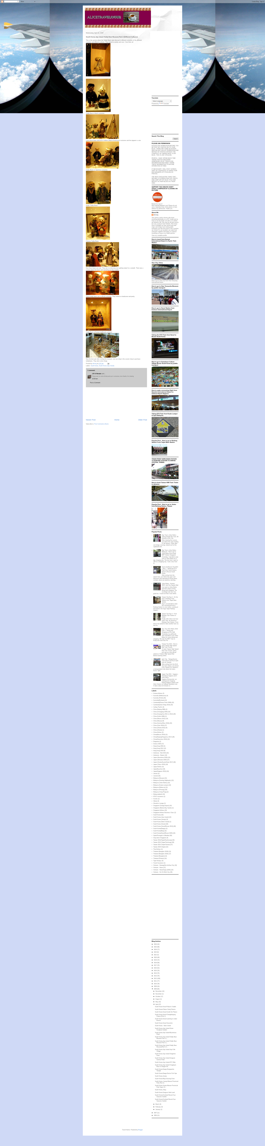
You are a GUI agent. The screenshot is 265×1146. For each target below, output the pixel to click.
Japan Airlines (157, 766)
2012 (155, 978)
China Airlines (157, 732)
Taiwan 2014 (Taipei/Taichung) (162, 842)
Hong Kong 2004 (158, 746)
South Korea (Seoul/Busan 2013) (163, 826)
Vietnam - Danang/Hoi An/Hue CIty (163, 865)
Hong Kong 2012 (158, 748)
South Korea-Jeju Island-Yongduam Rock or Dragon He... (165, 1065)
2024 (155, 949)
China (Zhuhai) (157, 730)
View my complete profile (159, 235)
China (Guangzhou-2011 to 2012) (163, 714)
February (158, 1107)
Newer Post (91, 420)
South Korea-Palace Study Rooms (165, 1009)
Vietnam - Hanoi (158, 867)
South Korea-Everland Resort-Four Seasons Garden (165, 1095)
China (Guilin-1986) (159, 716)
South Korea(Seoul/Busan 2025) (163, 833)
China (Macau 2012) (159, 718)
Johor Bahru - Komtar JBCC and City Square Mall (170, 584)
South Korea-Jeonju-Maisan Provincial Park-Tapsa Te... (166, 1086)
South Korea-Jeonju (161, 1076)
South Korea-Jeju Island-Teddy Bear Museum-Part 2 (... (166, 1042)
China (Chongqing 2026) (160, 711)
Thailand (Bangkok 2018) (160, 851)
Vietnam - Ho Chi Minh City (161, 872)
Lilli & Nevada (96, 373)
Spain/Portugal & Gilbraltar (161, 835)
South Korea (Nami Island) (161, 821)
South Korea (94, 366)
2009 (155, 986)
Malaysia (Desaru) (158, 778)
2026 (155, 944)
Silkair (155, 801)
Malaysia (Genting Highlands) (162, 780)
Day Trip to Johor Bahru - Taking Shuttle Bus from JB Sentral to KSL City (170, 536)
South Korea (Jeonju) (159, 819)
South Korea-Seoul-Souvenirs (164, 1023)
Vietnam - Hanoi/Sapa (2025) (162, 870)
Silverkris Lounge (158, 803)
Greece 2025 (157, 744)
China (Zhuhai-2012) (159, 727)
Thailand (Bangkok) (159, 856)
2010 (155, 983)
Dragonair (156, 741)
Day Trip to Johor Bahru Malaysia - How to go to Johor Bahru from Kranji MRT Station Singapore (169, 552)
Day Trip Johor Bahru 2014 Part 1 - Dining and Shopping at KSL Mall (170, 630)
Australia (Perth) (158, 698)
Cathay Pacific (157, 707)
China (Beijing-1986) (159, 709)
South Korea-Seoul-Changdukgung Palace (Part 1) (165, 1015)
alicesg (156, 215)
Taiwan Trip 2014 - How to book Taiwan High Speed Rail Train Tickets (169, 645)
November (158, 994)
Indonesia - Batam (158, 755)
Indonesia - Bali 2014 (159, 753)
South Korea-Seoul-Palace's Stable (165, 1006)
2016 (155, 968)
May (156, 1002)
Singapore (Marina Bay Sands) (162, 808)
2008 (155, 989)
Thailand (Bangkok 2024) (160, 853)
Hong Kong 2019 (158, 750)
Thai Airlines (157, 849)
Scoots (155, 799)
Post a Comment (95, 382)
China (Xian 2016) (158, 725)
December (158, 991)
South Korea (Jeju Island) (106, 366)
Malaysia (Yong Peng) (159, 792)
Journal (155, 776)
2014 (155, 973)
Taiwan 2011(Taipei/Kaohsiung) (162, 840)
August (157, 999)
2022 (155, 955)
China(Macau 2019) (159, 734)
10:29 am (95, 378)
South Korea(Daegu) (159, 828)
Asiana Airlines (157, 693)
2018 (155, 962)
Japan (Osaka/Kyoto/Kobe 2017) (163, 762)
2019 (155, 960)
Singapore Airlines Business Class (163, 812)
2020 (155, 957)
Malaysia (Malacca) (159, 787)
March (157, 1104)
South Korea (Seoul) (159, 824)
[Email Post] (108, 363)
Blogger (140, 1130)
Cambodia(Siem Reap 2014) (161, 705)
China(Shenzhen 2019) (160, 739)
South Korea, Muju (160, 1089)
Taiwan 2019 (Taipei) (159, 847)
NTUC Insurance (158, 796)
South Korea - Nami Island (163, 1025)
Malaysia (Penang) (158, 789)
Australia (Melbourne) (159, 695)
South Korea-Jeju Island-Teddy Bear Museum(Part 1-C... (166, 1046)
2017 (155, 965)
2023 (155, 952)
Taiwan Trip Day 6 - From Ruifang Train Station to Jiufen (169, 615)
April (157, 1004)
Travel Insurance (158, 863)
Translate (166, 103)
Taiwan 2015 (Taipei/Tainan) (161, 844)
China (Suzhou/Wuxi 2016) (161, 723)
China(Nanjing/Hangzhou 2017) (162, 737)
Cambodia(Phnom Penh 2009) (162, 702)
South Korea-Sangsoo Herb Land (165, 1092)
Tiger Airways (157, 860)
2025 (155, 947)
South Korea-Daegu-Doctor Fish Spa (166, 1073)
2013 (155, 976)
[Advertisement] (116, 403)
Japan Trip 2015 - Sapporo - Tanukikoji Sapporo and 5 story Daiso (170, 675)
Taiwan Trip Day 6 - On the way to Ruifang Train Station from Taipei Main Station (170, 599)
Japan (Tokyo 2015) (159, 764)
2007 (155, 1113)
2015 (155, 970)
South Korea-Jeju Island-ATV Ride (165, 1062)
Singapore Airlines (158, 810)
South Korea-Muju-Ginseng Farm (165, 1078)
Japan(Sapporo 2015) (159, 771)
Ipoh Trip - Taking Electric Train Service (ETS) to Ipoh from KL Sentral (170, 660)
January (158, 1109)
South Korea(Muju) (158, 831)
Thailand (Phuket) (158, 858)
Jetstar (155, 773)
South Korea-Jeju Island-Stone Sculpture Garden (164, 1029)
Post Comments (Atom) (101, 424)
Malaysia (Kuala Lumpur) (160, 785)
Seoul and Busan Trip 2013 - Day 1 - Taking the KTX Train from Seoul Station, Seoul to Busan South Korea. (170, 570)
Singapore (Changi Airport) (161, 805)
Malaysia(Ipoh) (157, 794)
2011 (155, 981)
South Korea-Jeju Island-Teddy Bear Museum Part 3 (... (166, 1037)
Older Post (142, 420)
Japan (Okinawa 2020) (160, 760)
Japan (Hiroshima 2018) (160, 757)
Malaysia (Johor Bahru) (160, 782)
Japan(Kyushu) (157, 769)
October (158, 996)
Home (116, 420)
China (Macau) (157, 721)
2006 (155, 1115)
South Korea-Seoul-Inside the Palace (166, 1012)
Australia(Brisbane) (159, 700)
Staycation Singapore (159, 838)
